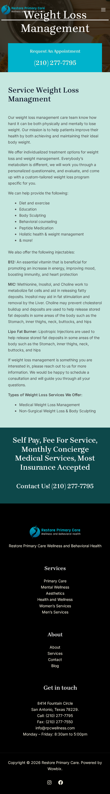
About (55, 647)
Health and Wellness (55, 599)
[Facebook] (60, 782)
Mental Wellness (55, 587)
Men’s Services (55, 612)
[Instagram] (49, 782)
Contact (55, 659)
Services (55, 653)
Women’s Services (55, 606)
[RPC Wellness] (23, 9)
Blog (55, 665)
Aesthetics (55, 593)
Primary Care (55, 581)
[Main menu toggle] (103, 9)
